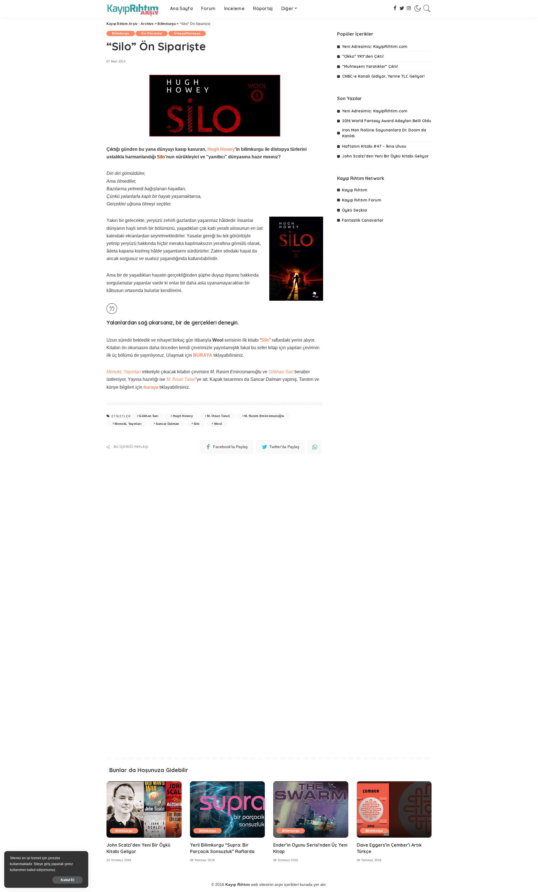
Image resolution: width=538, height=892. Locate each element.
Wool (218, 423)
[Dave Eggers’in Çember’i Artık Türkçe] (394, 809)
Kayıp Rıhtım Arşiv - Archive (130, 24)
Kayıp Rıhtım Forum (361, 200)
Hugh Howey (221, 149)
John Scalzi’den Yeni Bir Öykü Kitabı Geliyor (385, 156)
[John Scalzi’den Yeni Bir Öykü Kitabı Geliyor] (144, 809)
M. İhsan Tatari (218, 416)
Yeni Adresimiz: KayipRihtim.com (374, 46)
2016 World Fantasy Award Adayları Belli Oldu (386, 120)
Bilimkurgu (166, 24)
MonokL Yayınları (123, 371)
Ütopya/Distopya (187, 33)
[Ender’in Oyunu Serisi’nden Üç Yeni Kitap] (310, 809)
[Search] (427, 8)
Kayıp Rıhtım (354, 190)
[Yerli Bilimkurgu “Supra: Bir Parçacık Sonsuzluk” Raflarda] (227, 809)
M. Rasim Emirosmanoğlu (264, 416)
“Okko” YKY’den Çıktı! (363, 56)
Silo (197, 423)
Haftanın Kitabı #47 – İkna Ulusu (374, 146)
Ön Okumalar (151, 33)
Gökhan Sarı (148, 416)
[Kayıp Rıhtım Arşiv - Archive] (134, 8)
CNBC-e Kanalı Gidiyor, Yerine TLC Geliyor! (383, 76)
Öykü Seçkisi (354, 210)
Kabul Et (67, 880)
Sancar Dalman (167, 423)
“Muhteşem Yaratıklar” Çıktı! (370, 66)
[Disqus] (214, 525)
